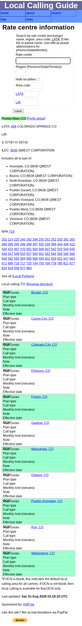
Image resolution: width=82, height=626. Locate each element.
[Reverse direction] (39, 284)
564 (53, 254)
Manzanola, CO (42, 449)
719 (11, 231)
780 (59, 263)
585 (29, 258)
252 (53, 239)
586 (35, 258)
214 (10, 239)
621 (59, 258)
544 (66, 249)
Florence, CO (40, 370)
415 (72, 244)
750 (41, 263)
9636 (14, 150)
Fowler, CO (39, 396)
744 (35, 263)
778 (53, 263)
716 (16, 263)
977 (22, 268)
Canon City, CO (42, 318)
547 (10, 254)
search (56, 13)
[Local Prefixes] (23, 276)
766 (47, 263)
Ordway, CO (39, 475)
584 (22, 258)
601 (47, 258)
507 (47, 249)
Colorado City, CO (44, 344)
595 (41, 258)
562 (47, 254)
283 (72, 239)
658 (13, 126)
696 (10, 263)
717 (22, 263)
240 (22, 239)
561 (41, 254)
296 (22, 244)
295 (16, 244)
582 (10, 258)
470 (22, 249)
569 (4, 258)
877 (72, 263)
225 (16, 239)
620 (53, 258)
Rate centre (24, 54)
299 (29, 244)
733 (29, 263)
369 (53, 244)
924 (4, 268)
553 (22, 254)
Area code (23, 85)
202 (4, 239)
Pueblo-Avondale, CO (46, 501)
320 (41, 244)
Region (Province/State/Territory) (39, 66)
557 (29, 254)
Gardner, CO (40, 423)
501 (29, 249)
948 (16, 268)
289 (10, 244)
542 (53, 249)
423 (10, 249)
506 (41, 249)
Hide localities (26, 79)
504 (35, 249)
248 (35, 239)
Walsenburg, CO (43, 553)
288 (4, 244)
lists (3, 19)
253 (59, 239)
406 (66, 244)
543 (59, 249)
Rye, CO (37, 527)
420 (4, 249)
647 (66, 258)
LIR (18, 102)
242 (29, 239)
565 (59, 254)
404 (59, 244)
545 (72, 249)
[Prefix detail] (36, 118)
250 (41, 239)
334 (47, 244)
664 (72, 258)
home (5, 13)
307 (35, 244)
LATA (19, 94)
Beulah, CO (39, 292)
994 (29, 268)
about (30, 13)
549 (16, 254)
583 (16, 258)
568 (72, 254)
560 (35, 254)
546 (4, 254)
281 (66, 239)
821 (66, 263)
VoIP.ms (28, 604)
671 (4, 263)
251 (47, 239)
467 (16, 249)
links (29, 19)
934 (10, 268)
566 (66, 254)
